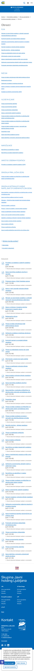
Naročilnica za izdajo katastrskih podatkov (18, 447)
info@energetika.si (7, 637)
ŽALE (2, 612)
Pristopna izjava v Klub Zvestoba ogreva (17, 281)
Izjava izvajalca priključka (13, 440)
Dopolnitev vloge (10, 399)
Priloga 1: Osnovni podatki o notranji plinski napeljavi (14, 208)
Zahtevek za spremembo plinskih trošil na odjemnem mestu (16, 62)
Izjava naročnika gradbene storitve (10, 134)
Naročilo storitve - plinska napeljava (16, 425)
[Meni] (28, 3)
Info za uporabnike (24, 17)
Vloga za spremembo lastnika (14, 539)
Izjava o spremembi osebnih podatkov (17, 490)
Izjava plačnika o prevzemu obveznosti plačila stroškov (15, 137)
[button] (2, 662)
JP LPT (3, 607)
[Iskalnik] (24, 3)
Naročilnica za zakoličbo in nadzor (15, 473)
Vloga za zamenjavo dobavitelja (15, 532)
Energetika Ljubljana (12, 17)
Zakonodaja (5, 245)
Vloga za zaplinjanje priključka (8, 227)
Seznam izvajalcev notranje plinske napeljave (19, 497)
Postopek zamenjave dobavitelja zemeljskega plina (14, 65)
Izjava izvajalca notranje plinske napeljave (18, 375)
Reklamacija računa (11, 316)
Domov (3, 17)
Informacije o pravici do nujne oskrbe (16, 359)
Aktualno (3, 593)
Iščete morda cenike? (10, 241)
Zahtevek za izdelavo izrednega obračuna (18, 333)
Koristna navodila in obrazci (8, 19)
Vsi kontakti (4, 641)
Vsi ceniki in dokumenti (8, 248)
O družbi (3, 591)
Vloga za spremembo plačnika (14, 547)
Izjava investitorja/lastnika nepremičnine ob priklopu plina (15, 230)
